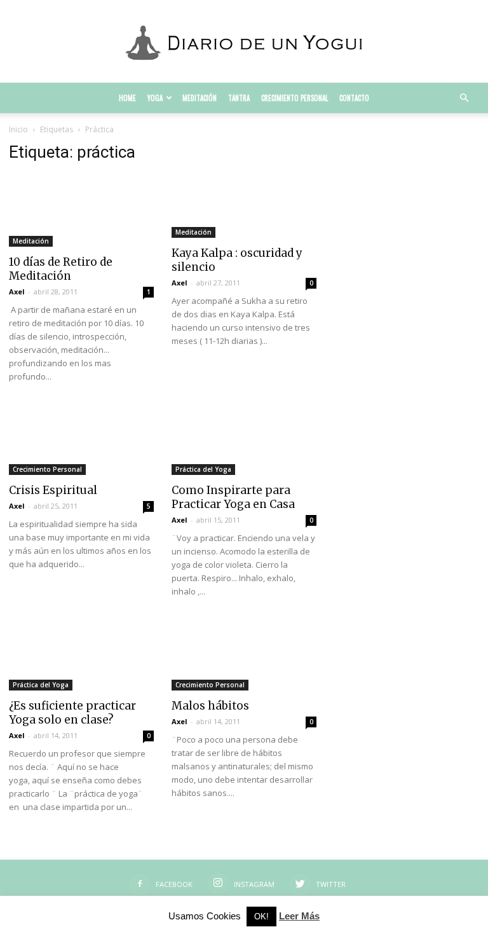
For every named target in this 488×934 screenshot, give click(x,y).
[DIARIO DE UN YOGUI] (244, 42)
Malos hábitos (210, 706)
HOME (127, 98)
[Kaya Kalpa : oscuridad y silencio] (244, 206)
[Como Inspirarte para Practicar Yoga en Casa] (244, 440)
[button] (464, 98)
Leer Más (299, 915)
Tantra (239, 98)
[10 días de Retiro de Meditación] (81, 211)
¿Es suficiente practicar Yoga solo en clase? (72, 713)
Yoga (155, 98)
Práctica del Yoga (203, 469)
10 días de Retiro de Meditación (60, 269)
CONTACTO (354, 98)
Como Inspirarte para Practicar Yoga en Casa (233, 497)
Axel (17, 291)
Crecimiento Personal (294, 98)
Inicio (18, 129)
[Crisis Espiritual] (81, 440)
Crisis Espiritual (53, 490)
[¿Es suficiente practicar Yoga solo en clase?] (81, 654)
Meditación (199, 98)
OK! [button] (261, 916)
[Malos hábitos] (244, 654)
